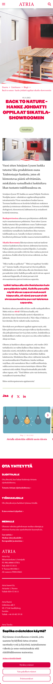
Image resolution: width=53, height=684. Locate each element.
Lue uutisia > (7, 534)
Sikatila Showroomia (11, 242)
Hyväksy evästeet (27, 664)
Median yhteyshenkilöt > (12, 537)
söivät (16, 311)
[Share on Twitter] (18, 396)
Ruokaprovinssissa (10, 218)
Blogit (26, 87)
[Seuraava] (48, 415)
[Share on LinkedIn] (24, 396)
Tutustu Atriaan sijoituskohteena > (16, 487)
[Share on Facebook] (12, 396)
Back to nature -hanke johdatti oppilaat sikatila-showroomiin (26, 90)
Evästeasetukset (26, 678)
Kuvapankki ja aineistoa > (13, 540)
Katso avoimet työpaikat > (13, 511)
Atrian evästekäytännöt (12, 658)
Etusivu (5, 87)
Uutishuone (16, 87)
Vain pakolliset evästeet (26, 671)
